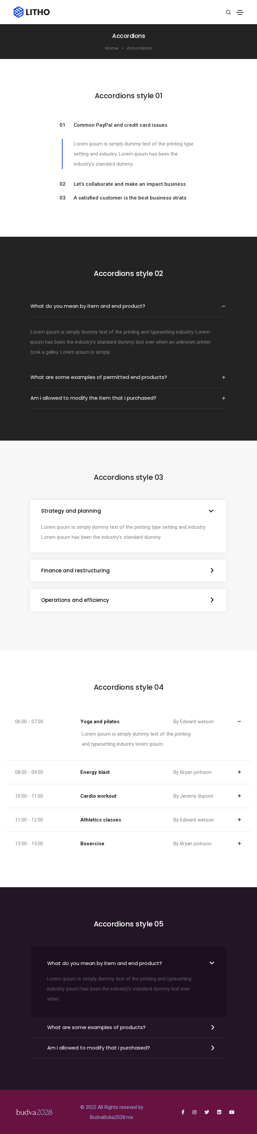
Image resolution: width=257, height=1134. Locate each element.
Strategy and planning (71, 510)
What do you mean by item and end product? (87, 305)
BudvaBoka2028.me (111, 1117)
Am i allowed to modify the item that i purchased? (93, 397)
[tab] (129, 125)
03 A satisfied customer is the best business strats (123, 198)
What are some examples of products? (96, 1027)
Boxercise (92, 844)
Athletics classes (100, 820)
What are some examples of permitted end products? (98, 377)
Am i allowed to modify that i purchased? (98, 1047)
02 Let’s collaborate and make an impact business (123, 184)
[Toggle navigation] (240, 12)
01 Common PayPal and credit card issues (113, 125)
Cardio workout (98, 796)
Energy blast (95, 772)
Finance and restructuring (75, 570)
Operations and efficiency (75, 600)
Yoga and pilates (99, 722)
